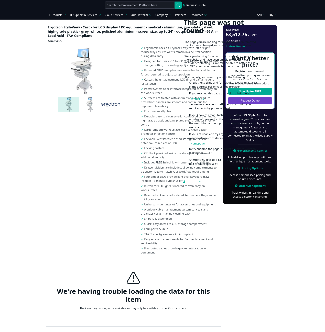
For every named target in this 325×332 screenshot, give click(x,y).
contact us (197, 99)
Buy (270, 15)
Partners (180, 15)
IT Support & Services (83, 15)
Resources (196, 15)
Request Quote (196, 5)
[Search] (178, 5)
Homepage (197, 143)
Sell (259, 15)
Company (161, 15)
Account (192, 182)
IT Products (55, 15)
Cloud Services (114, 15)
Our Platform (139, 15)
